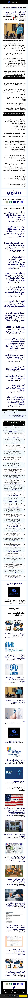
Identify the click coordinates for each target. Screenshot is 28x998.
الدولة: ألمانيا (10, 906)
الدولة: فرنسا (10, 860)
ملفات (10, 431)
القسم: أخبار (11, 221)
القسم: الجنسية (21, 839)
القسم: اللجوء (11, 296)
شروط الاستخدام (6, 991)
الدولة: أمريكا (10, 815)
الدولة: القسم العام (8, 975)
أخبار (3, 415)
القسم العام (10, 7)
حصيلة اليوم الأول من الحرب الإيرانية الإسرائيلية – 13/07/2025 (16, 416)
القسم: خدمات (15, 507)
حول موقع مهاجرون (14, 583)
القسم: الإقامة (8, 763)
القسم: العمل (11, 237)
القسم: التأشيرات (11, 406)
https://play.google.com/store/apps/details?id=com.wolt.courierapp (14, 114)
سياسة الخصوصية (13, 991)
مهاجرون (15, 2)
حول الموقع (23, 991)
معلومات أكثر (11, 996)
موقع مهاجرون (19, 7)
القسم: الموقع (8, 723)
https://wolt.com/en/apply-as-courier (14, 77)
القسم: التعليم (11, 307)
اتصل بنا (18, 991)
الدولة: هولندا (10, 837)
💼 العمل (5, 7)
